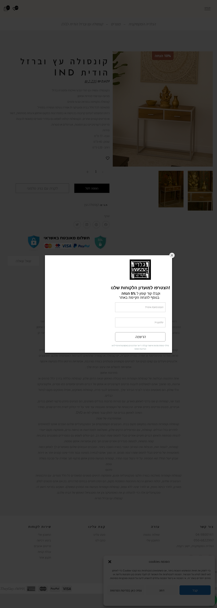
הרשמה (140, 336)
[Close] (172, 255)
